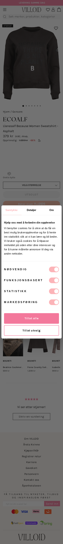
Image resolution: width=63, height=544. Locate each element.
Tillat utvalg (31, 330)
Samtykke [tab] (11, 209)
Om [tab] (51, 209)
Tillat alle (31, 318)
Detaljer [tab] (31, 209)
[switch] (54, 280)
